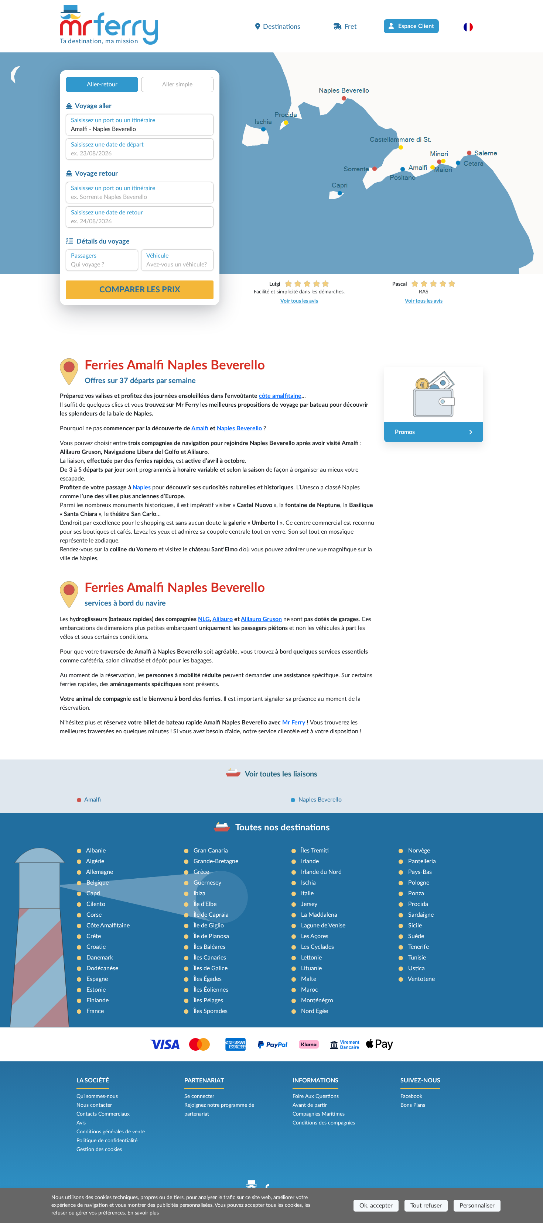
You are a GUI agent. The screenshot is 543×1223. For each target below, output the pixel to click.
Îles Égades (208, 979)
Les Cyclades (317, 947)
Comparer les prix (139, 290)
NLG (204, 619)
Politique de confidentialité (106, 1140)
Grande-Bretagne (216, 861)
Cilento (95, 904)
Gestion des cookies (99, 1149)
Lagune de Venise (323, 926)
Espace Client (415, 26)
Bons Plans (412, 1105)
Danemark (99, 958)
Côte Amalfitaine (108, 926)
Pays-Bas (420, 872)
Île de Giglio (209, 926)
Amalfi (199, 428)
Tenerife (418, 947)
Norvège (419, 851)
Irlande (310, 861)
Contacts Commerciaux (103, 1114)
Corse (94, 915)
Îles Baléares (209, 947)
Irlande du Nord (321, 872)
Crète (93, 936)
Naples (142, 487)
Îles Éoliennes (211, 990)
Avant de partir (310, 1105)
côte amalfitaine (280, 396)
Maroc (309, 990)
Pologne (418, 883)
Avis (81, 1123)
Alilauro (222, 619)
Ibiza (199, 893)
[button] (472, 27)
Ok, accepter (376, 1206)
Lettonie (311, 958)
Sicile (415, 926)
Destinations (281, 27)
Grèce (201, 872)
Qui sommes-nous (97, 1096)
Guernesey (207, 883)
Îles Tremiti (315, 851)
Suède (416, 936)
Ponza (416, 893)
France (95, 1011)
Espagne (97, 979)
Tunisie (417, 958)
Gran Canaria (211, 851)
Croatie (96, 947)
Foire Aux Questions (316, 1096)
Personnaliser (477, 1206)
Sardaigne (421, 915)
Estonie (96, 990)
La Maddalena (319, 915)
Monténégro (317, 1000)
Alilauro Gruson (261, 619)
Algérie (95, 861)
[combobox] (139, 129)
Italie (307, 893)
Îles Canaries (210, 958)
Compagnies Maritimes (319, 1114)
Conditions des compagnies (324, 1123)
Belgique (97, 883)
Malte (308, 979)
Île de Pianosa (211, 936)
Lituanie (311, 968)
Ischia (308, 883)
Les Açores (314, 936)
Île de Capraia (211, 915)
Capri (93, 893)
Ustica (416, 968)
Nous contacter (94, 1105)
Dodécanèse (102, 968)
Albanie (96, 851)
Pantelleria (422, 861)
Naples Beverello (239, 428)
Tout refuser (426, 1206)
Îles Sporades (211, 1011)
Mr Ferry (294, 723)
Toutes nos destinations (282, 827)
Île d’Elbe (205, 904)
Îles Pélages (208, 1000)
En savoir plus (143, 1213)
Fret (350, 27)
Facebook (411, 1096)
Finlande (97, 1000)
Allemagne (99, 872)
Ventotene (421, 979)
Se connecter (199, 1096)
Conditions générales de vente (110, 1131)
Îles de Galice (211, 968)
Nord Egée (314, 1011)
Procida (418, 904)
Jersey (309, 904)
